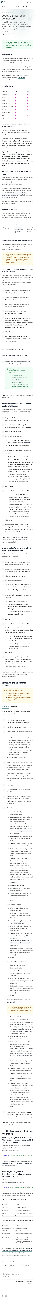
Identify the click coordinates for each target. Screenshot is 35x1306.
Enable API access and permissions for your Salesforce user (17, 1251)
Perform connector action (10, 220)
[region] (17, 105)
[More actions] (33, 2)
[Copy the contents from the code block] (28, 1155)
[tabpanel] (17, 918)
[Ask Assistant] (31, 1155)
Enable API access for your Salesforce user (15, 1163)
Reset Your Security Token (20, 1031)
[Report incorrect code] (26, 1155)
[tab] (5, 706)
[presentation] (17, 1155)
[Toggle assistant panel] (30, 2)
